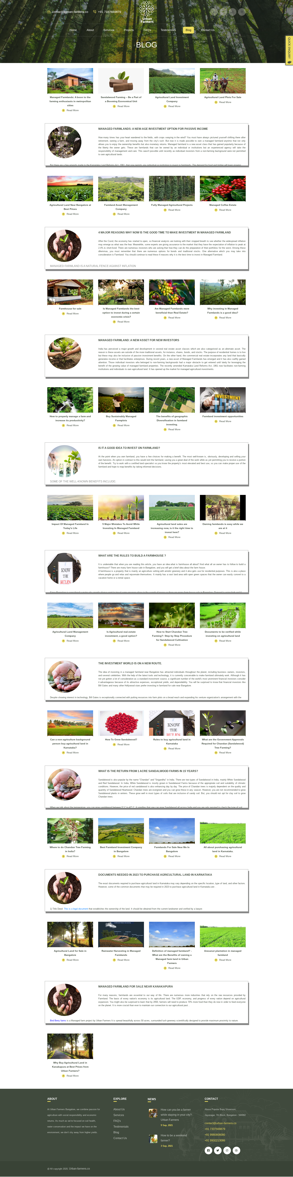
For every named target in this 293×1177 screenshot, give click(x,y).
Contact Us (207, 30)
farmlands (124, 995)
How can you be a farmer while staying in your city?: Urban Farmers (176, 1114)
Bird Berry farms (58, 1020)
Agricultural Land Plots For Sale (222, 97)
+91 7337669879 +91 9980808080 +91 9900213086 (215, 1135)
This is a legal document (76, 909)
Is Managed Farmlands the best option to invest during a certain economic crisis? (121, 312)
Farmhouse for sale (70, 308)
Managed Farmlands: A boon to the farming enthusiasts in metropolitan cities (70, 101)
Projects (129, 30)
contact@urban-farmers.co (70, 12)
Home (73, 30)
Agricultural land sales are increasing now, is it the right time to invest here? (172, 528)
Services (109, 30)
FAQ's (147, 30)
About (90, 30)
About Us (119, 1109)
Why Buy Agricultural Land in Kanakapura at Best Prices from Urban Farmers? (70, 1066)
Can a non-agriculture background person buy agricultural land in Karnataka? (70, 743)
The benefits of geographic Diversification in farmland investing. (172, 420)
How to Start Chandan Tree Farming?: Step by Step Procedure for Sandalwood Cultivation (172, 635)
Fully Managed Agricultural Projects (172, 205)
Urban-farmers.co (79, 1168)
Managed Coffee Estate (222, 205)
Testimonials (168, 30)
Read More (73, 110)
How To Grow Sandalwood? (121, 739)
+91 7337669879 (109, 12)
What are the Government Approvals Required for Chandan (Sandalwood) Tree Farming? (223, 743)
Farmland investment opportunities (222, 416)
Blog (188, 30)
